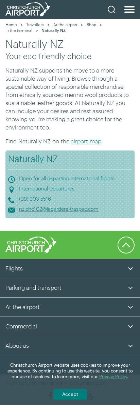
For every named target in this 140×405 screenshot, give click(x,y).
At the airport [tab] (22, 306)
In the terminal (18, 30)
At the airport (65, 24)
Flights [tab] (14, 268)
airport (79, 141)
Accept (70, 394)
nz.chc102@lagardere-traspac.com (59, 209)
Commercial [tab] (21, 326)
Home (11, 24)
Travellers (35, 24)
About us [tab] (17, 345)
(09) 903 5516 (35, 199)
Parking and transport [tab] (33, 287)
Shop (91, 24)
